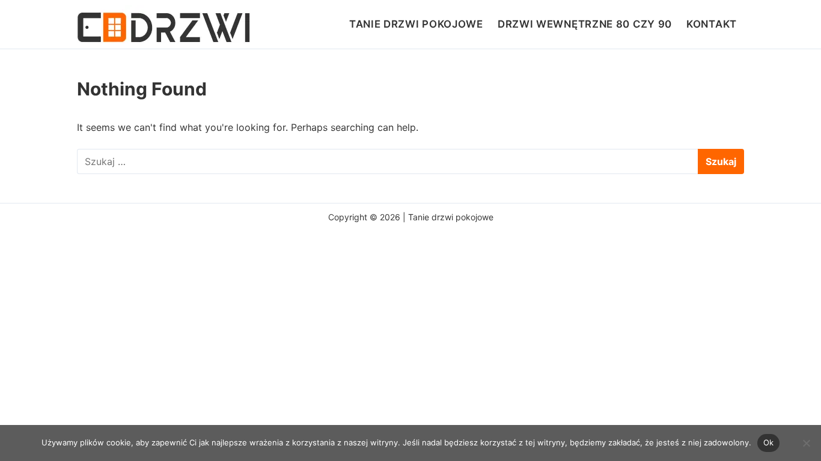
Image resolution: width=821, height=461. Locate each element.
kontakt (711, 24)
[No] (806, 443)
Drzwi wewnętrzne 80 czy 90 (585, 24)
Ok (768, 442)
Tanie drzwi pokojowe (416, 24)
